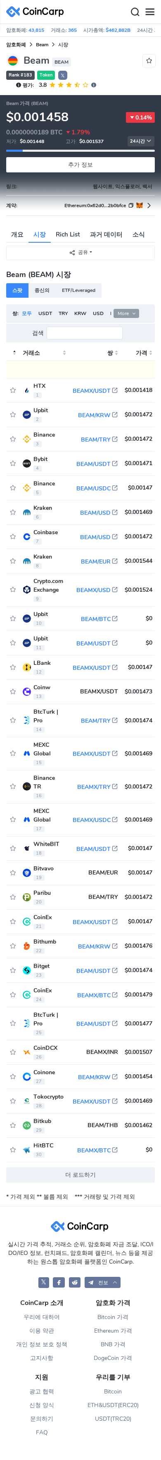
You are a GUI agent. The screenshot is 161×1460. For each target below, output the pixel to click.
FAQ (42, 1432)
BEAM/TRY (96, 440)
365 (72, 30)
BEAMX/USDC (92, 820)
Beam (42, 44)
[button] (103, 1282)
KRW (80, 313)
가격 (141, 353)
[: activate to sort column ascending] (12, 353)
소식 (139, 234)
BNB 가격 (113, 1344)
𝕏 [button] (63, 75)
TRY (63, 313)
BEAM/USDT (93, 464)
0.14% (143, 118)
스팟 (17, 290)
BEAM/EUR (96, 562)
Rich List (68, 234)
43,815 (36, 30)
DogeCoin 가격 (113, 1358)
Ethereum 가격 (113, 1331)
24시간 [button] (137, 141)
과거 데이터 (106, 234)
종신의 (42, 290)
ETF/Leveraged (78, 290)
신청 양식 (41, 1405)
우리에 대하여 (42, 1317)
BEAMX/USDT (92, 391)
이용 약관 (41, 1331)
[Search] (135, 12)
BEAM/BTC (96, 619)
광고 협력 (41, 1391)
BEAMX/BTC (94, 995)
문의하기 (41, 1419)
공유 (83, 252)
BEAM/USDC (93, 488)
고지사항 (41, 1358)
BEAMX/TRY (94, 787)
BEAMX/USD (93, 590)
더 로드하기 (80, 1175)
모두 (27, 313)
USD (98, 313)
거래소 (31, 353)
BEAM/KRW (94, 415)
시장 (39, 234)
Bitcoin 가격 (112, 1317)
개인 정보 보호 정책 (41, 1344)
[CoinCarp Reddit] (75, 1282)
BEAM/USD (95, 513)
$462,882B (118, 30)
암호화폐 (16, 44)
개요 (17, 234)
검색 (38, 333)
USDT (45, 313)
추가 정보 (80, 165)
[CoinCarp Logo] (37, 12)
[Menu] (150, 12)
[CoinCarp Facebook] (59, 1282)
